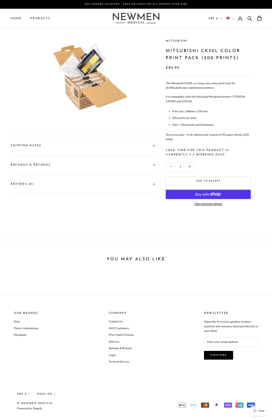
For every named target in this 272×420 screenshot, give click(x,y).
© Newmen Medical (35, 403)
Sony (17, 321)
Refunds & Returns (31, 165)
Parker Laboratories (26, 328)
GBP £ (213, 18)
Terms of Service (119, 362)
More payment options (208, 203)
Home (16, 18)
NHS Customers (119, 328)
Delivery (114, 342)
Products (40, 18)
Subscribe (218, 355)
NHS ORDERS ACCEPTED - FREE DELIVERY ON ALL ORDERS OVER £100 (136, 4)
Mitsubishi (176, 41)
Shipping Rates (26, 145)
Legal (112, 355)
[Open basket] (259, 18)
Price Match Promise (121, 335)
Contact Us (115, 321)
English (44, 394)
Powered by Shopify (29, 408)
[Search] (250, 18)
